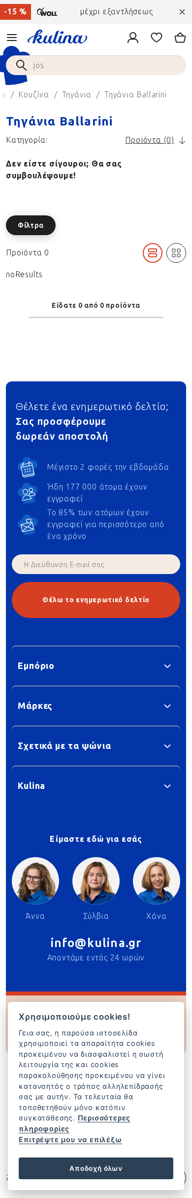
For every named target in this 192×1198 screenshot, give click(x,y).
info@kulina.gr (96, 943)
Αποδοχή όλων (96, 1168)
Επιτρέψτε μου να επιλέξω (70, 1139)
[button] (96, 225)
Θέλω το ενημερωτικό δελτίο (96, 600)
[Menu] (12, 37)
